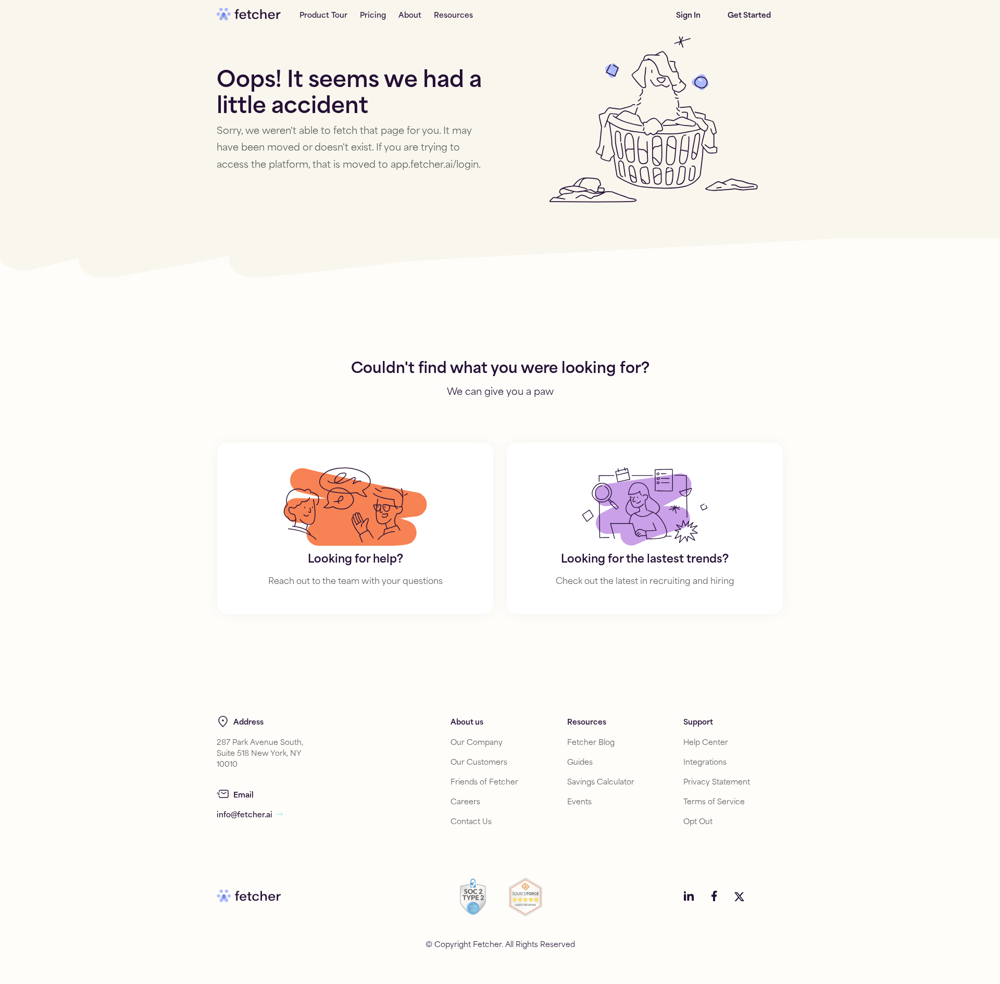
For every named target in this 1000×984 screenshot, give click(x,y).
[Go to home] (249, 14)
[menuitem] (323, 14)
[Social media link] (689, 897)
